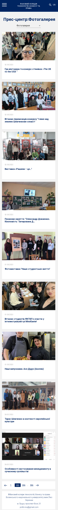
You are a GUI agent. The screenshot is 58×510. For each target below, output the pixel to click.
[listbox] (29, 25)
